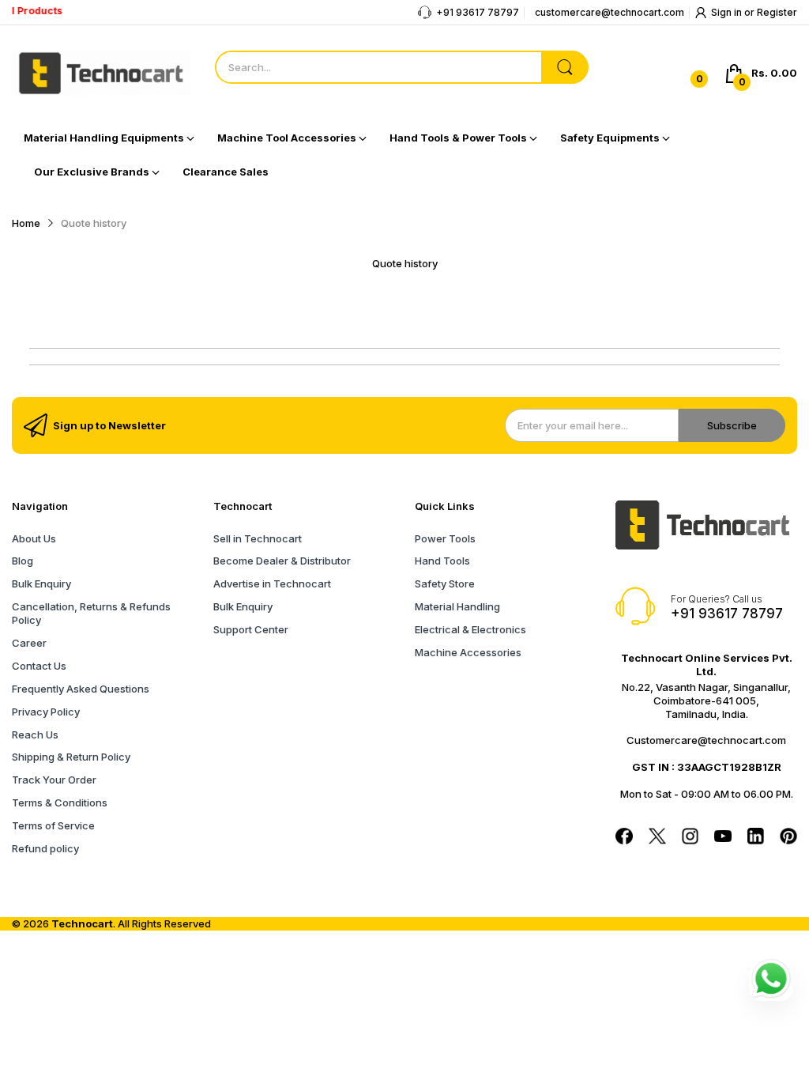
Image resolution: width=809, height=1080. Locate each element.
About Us (34, 538)
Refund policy (45, 848)
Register (777, 12)
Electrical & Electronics (470, 629)
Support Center (250, 629)
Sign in (727, 12)
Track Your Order (54, 779)
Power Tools (445, 538)
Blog (22, 560)
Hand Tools (442, 560)
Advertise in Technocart (272, 583)
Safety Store (445, 583)
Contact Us (39, 665)
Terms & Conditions (59, 802)
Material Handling (457, 606)
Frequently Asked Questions (80, 688)
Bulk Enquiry (41, 583)
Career (29, 642)
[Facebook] (624, 838)
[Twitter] (657, 838)
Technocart (82, 923)
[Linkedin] (756, 838)
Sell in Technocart (257, 538)
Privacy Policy (46, 711)
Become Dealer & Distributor (282, 560)
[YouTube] (723, 837)
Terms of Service (53, 825)
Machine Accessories (468, 652)
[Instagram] (690, 838)
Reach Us (35, 734)
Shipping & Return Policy (71, 756)
